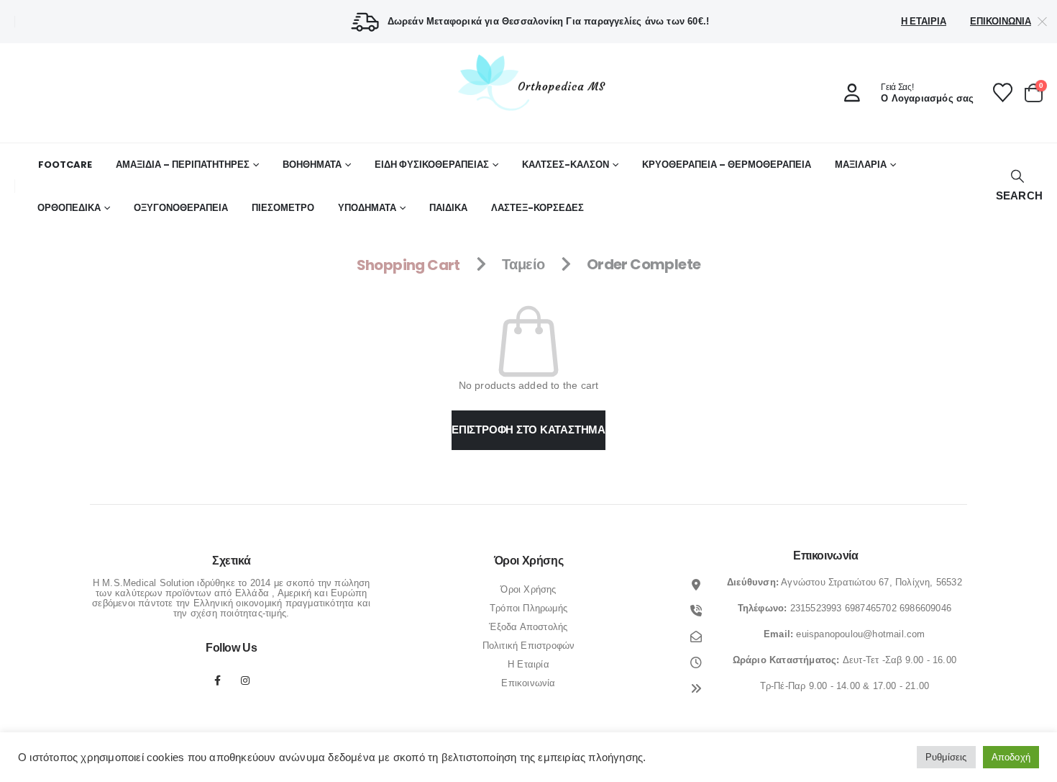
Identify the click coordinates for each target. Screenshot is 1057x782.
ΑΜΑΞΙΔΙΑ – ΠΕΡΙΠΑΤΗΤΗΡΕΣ (183, 164)
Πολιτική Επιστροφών (528, 645)
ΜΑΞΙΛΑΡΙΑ (861, 164)
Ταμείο (523, 264)
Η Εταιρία (923, 21)
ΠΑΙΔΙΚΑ (448, 208)
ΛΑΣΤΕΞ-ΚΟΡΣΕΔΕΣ (537, 208)
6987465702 (871, 608)
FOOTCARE (65, 164)
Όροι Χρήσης (528, 589)
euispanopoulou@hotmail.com (860, 634)
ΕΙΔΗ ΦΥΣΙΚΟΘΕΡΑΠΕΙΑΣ (432, 164)
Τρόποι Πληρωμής (528, 608)
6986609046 (925, 608)
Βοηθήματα (312, 164)
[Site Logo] (528, 82)
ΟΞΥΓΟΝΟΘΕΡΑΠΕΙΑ (181, 208)
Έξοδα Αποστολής (528, 626)
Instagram (245, 680)
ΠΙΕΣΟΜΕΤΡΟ (283, 208)
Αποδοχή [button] (1011, 757)
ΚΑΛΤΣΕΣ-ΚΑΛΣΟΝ (565, 164)
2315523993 (816, 608)
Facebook (218, 680)
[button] (1017, 186)
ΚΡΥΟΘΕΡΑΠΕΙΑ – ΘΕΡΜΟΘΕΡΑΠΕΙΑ (726, 164)
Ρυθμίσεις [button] (946, 757)
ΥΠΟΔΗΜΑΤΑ (367, 208)
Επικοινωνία (1000, 21)
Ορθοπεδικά (69, 208)
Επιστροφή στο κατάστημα (528, 429)
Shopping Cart (408, 264)
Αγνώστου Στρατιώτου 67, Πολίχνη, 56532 (871, 582)
